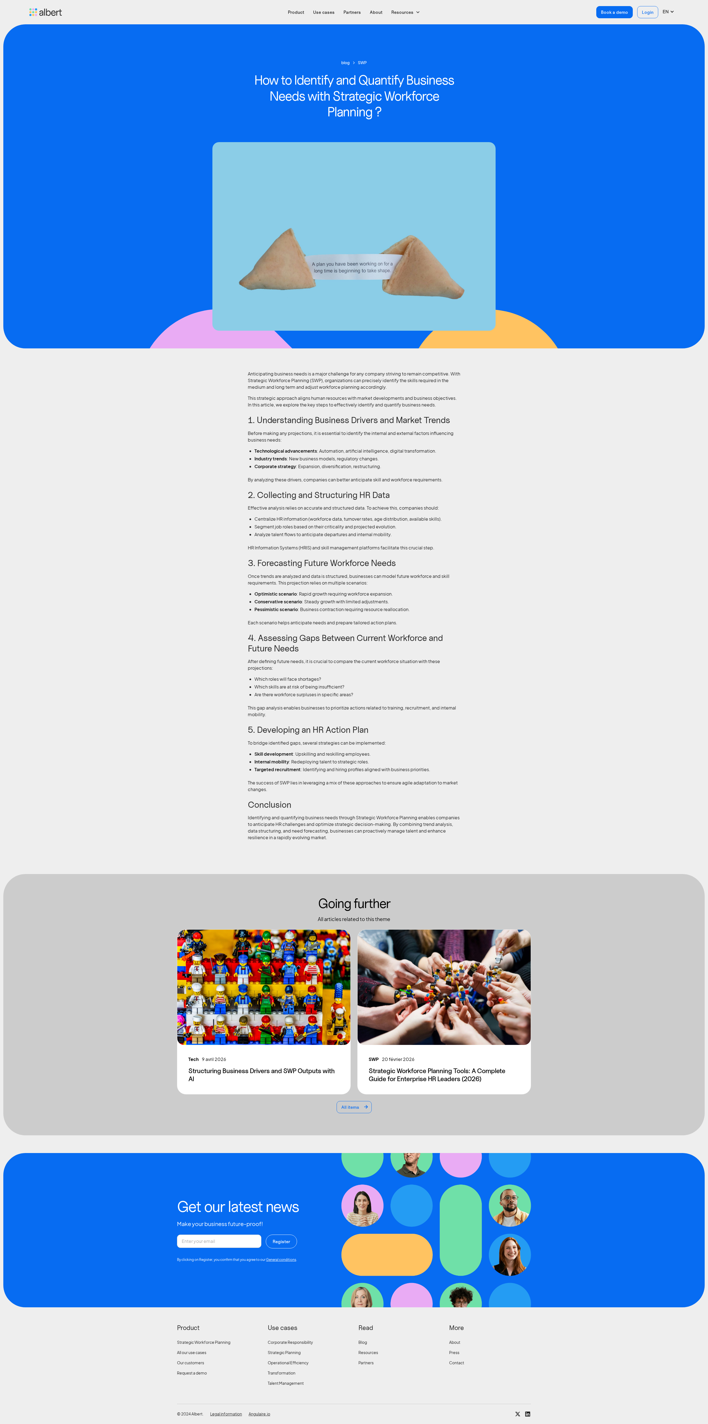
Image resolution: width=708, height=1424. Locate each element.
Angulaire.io (259, 1413)
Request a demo (192, 1372)
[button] (406, 12)
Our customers (190, 1362)
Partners (352, 12)
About (376, 12)
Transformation (281, 1372)
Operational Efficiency (288, 1362)
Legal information (226, 1413)
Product (296, 12)
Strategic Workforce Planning (203, 1342)
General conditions (281, 1260)
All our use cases (191, 1352)
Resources (368, 1352)
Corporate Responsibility (290, 1342)
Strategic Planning (284, 1352)
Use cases (324, 12)
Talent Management (286, 1383)
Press (454, 1352)
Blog (362, 1342)
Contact (456, 1362)
